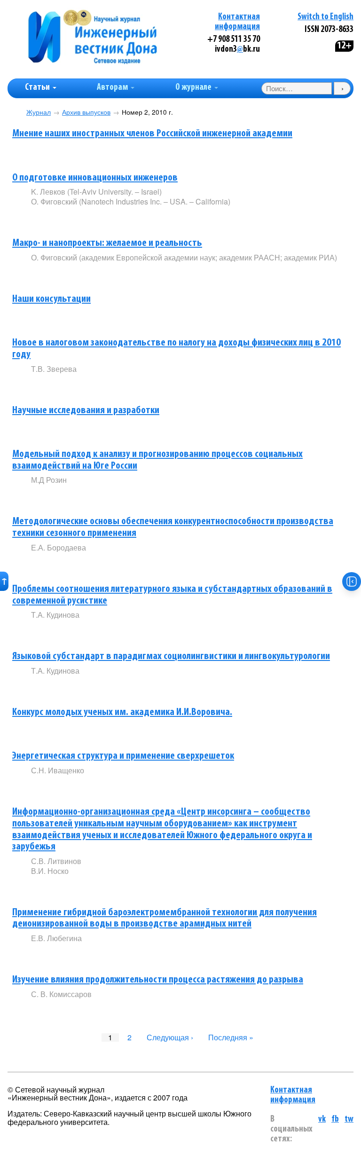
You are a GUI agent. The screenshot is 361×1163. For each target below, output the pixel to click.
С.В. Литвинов (56, 861)
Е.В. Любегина (56, 938)
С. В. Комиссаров (61, 994)
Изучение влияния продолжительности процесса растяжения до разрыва (157, 979)
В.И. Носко (50, 870)
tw (349, 1119)
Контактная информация (292, 1095)
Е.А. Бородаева (58, 547)
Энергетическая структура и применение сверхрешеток (123, 756)
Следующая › (170, 1037)
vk (322, 1119)
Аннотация (50, 152)
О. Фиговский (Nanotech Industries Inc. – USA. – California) (130, 201)
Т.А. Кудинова (55, 614)
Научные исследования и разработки (85, 410)
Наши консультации (51, 299)
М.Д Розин (49, 479)
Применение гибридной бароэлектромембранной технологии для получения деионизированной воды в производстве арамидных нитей (164, 918)
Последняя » (230, 1037)
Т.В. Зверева (54, 368)
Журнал (38, 112)
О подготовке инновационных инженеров (95, 178)
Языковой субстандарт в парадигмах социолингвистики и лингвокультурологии (171, 656)
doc (103, 217)
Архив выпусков (86, 112)
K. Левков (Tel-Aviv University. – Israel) (96, 191)
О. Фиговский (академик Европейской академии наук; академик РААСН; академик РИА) (184, 257)
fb (335, 1119)
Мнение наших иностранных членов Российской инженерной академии (152, 133)
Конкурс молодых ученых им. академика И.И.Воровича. (122, 712)
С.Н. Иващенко (57, 770)
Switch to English (325, 17)
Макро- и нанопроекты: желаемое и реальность (107, 243)
